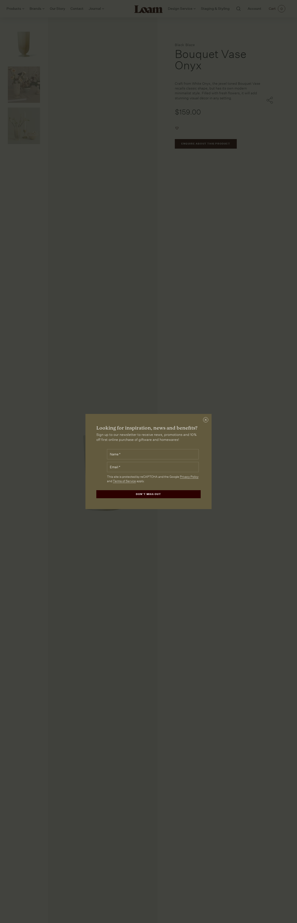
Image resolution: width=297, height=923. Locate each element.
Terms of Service (124, 481)
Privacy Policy (189, 477)
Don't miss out (148, 494)
